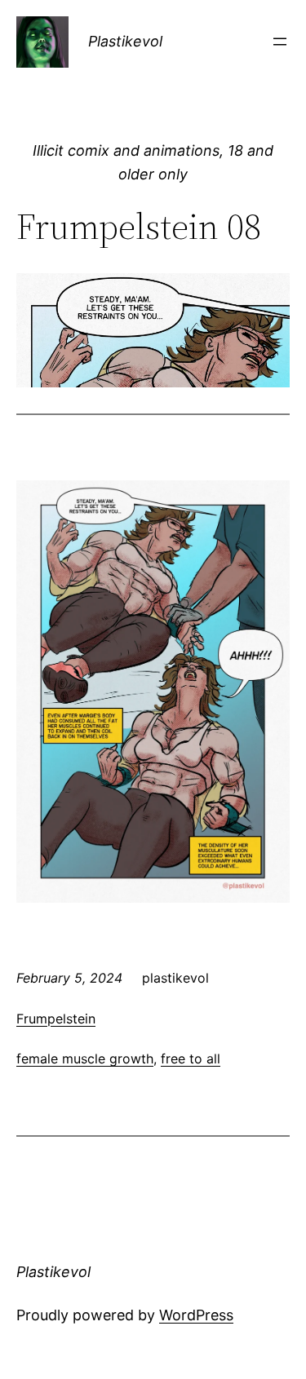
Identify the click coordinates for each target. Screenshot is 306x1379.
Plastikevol (125, 41)
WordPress (196, 1315)
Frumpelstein (55, 1018)
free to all (190, 1058)
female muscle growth (84, 1058)
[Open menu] (280, 41)
